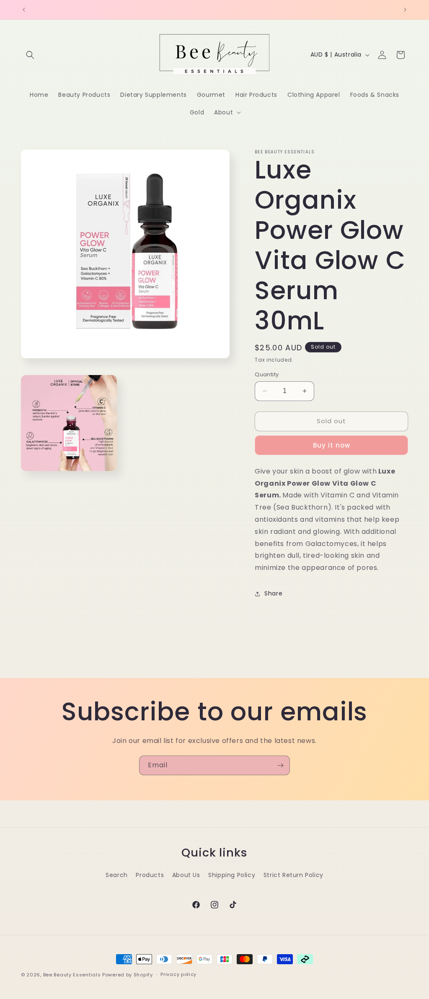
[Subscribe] (280, 765)
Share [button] (273, 593)
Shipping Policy (231, 875)
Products (150, 875)
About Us (186, 875)
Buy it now (331, 445)
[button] (30, 55)
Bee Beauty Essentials (72, 974)
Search (117, 875)
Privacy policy (178, 974)
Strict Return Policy (293, 875)
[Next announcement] (405, 10)
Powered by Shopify (127, 974)
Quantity (267, 374)
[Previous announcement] (24, 10)
